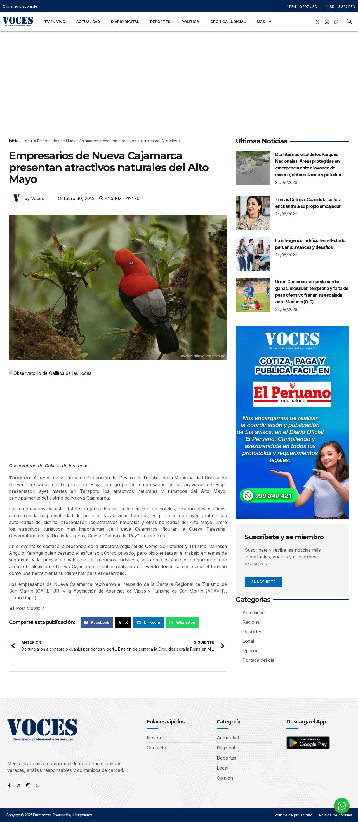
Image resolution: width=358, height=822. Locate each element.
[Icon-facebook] (9, 785)
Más (261, 21)
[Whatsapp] (38, 785)
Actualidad (88, 21)
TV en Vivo (54, 21)
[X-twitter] (318, 22)
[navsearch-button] (349, 22)
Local (28, 141)
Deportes (160, 21)
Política (190, 21)
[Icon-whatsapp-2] (336, 22)
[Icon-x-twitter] (19, 785)
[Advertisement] (179, 73)
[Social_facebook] (308, 22)
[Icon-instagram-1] (327, 22)
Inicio (13, 141)
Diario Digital (125, 21)
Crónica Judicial (228, 21)
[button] (97, 622)
